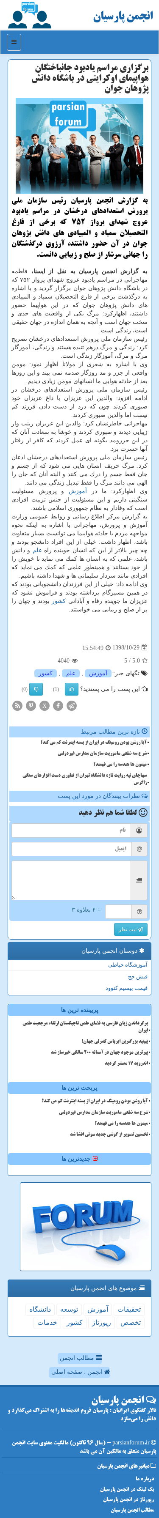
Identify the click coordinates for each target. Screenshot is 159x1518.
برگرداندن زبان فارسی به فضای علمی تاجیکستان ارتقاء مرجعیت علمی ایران (85, 1027)
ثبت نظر (128, 929)
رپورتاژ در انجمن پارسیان (128, 1500)
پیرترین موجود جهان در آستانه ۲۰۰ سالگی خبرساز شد (99, 1052)
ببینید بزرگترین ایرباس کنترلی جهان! (114, 1041)
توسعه (69, 1309)
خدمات (47, 1322)
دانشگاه (40, 1309)
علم (37, 550)
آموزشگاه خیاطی (128, 965)
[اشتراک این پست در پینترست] (31, 705)
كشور (59, 601)
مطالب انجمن (78, 1358)
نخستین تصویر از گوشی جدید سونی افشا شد (109, 1134)
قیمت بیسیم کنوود (127, 988)
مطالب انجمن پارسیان (132, 1510)
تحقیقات (129, 1309)
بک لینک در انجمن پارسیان (127, 1490)
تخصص (130, 1322)
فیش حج (138, 976)
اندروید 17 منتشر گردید (126, 1063)
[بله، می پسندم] (71, 689)
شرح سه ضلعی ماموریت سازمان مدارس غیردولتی (102, 753)
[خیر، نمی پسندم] (36, 689)
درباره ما (145, 1479)
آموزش (78, 491)
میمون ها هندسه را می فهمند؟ (120, 764)
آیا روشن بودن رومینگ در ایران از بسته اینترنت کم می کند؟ (93, 742)
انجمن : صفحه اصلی (77, 1372)
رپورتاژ (101, 1322)
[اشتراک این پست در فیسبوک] (58, 705)
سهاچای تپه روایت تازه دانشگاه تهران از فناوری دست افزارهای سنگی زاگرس (84, 779)
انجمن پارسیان (123, 17)
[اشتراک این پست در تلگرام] (72, 705)
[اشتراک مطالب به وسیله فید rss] (17, 705)
